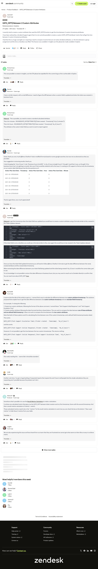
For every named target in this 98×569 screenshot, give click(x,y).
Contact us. (21, 551)
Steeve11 (9, 396)
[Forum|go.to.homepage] (14, 4)
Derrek (9, 89)
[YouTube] (91, 551)
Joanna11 (10, 15)
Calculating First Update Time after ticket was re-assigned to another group (26, 460)
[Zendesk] (49, 563)
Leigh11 (9, 427)
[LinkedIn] (88, 551)
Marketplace (80, 535)
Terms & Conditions (41, 517)
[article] (49, 75)
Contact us (15, 541)
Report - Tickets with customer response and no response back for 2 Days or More (28, 469)
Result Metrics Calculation (35, 401)
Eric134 (10, 483)
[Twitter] (81, 551)
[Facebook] (84, 551)
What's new (80, 531)
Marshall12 (10, 351)
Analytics (6, 466)
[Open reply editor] (49, 56)
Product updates (48, 541)
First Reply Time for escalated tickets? (14, 464)
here (27, 276)
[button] (2, 4)
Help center (15, 531)
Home (3, 9)
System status (16, 538)
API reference (47, 538)
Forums (45, 531)
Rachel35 (10, 292)
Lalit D (10, 494)
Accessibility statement (56, 517)
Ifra (9, 506)
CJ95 (8, 372)
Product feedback (12, 9)
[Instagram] (95, 551)
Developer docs (48, 535)
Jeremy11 (10, 500)
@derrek (6, 118)
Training (14, 535)
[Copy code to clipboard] (92, 227)
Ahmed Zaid (11, 489)
